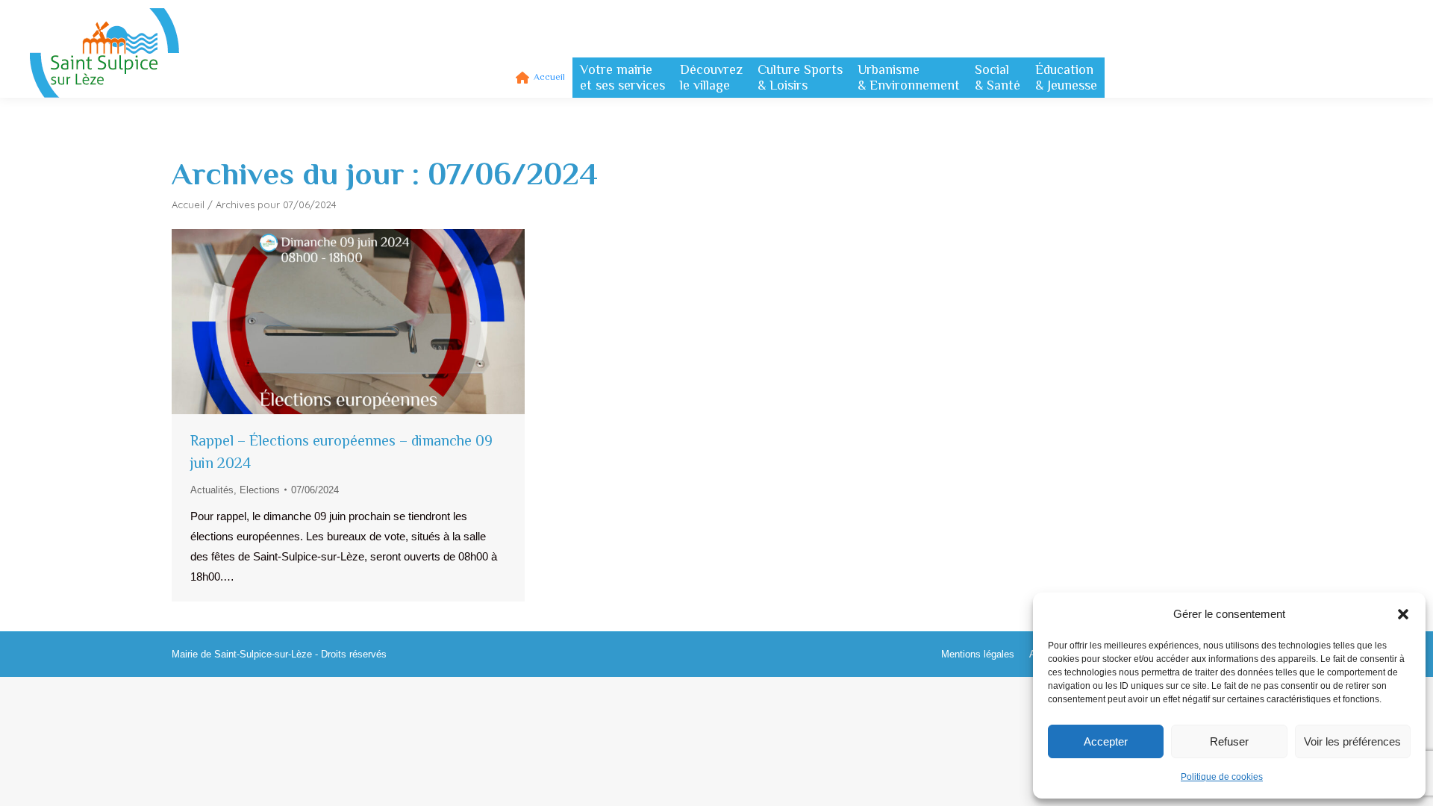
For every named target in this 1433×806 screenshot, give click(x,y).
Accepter (1106, 741)
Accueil (188, 204)
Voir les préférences (1352, 741)
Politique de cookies (1222, 777)
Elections (260, 490)
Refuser (1229, 741)
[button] (1403, 614)
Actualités (212, 490)
